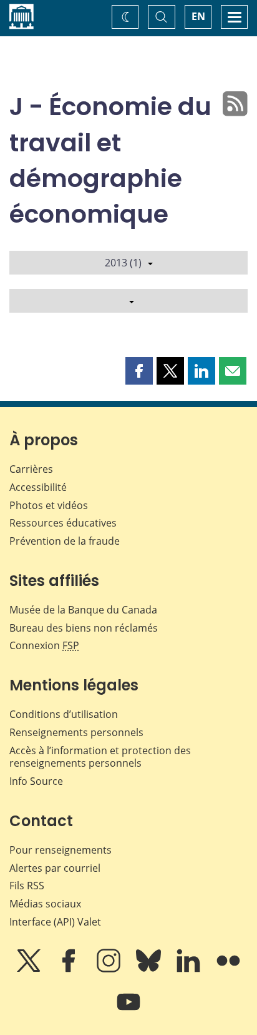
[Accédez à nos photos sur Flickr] (228, 969)
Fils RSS (26, 885)
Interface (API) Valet (55, 922)
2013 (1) (123, 263)
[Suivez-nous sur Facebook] (70, 969)
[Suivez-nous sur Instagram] (110, 969)
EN (198, 16)
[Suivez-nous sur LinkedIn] (190, 969)
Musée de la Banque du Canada (83, 610)
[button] (139, 371)
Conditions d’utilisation (63, 714)
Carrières (31, 469)
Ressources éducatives (63, 523)
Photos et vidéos (48, 505)
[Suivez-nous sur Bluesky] (150, 969)
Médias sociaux (45, 904)
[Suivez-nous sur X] (30, 969)
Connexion (44, 645)
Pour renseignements (60, 850)
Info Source (36, 781)
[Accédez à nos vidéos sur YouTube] (128, 1010)
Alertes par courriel (54, 868)
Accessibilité (38, 487)
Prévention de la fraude (64, 541)
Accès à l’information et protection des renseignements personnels (100, 757)
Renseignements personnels (76, 732)
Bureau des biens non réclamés (83, 628)
